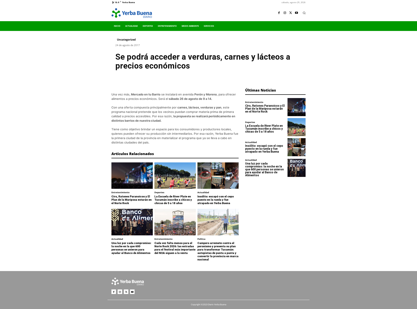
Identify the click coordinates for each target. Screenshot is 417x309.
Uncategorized (126, 39)
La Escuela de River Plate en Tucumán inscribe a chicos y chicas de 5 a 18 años (173, 200)
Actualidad (203, 192)
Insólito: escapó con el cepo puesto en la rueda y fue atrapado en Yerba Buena (215, 200)
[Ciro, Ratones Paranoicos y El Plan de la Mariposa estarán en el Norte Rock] (132, 175)
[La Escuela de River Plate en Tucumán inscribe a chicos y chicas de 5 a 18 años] (175, 175)
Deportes (159, 192)
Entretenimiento (120, 192)
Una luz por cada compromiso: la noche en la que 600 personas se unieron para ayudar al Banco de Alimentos (131, 248)
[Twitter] (291, 13)
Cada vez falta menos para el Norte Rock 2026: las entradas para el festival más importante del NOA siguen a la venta (174, 248)
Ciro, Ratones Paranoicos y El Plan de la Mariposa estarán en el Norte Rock (131, 200)
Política (201, 239)
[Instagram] (285, 13)
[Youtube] (296, 13)
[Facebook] (279, 13)
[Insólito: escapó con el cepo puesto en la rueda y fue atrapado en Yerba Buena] (218, 175)
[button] (304, 12)
